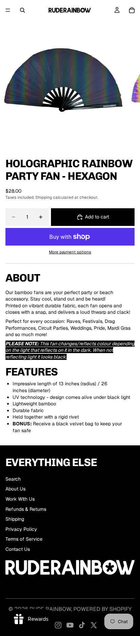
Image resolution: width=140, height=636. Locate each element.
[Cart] (131, 10)
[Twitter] (94, 625)
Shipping (14, 519)
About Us (15, 489)
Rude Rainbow (50, 609)
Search (13, 479)
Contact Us (17, 549)
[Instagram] (58, 625)
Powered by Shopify (102, 609)
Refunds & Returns (25, 509)
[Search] (22, 10)
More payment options (70, 251)
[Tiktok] (82, 625)
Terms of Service (23, 539)
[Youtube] (70, 625)
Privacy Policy (21, 529)
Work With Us (20, 499)
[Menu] (8, 10)
